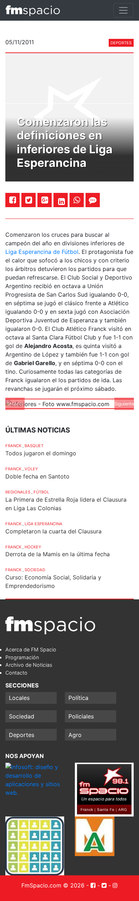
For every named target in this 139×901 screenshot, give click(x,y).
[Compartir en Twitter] (28, 200)
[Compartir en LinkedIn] (61, 201)
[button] (15, 404)
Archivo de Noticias (28, 665)
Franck (13, 445)
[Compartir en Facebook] (12, 200)
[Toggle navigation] (123, 10)
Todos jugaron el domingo (40, 453)
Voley (31, 468)
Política (78, 697)
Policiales (81, 716)
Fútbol (41, 492)
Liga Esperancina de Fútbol (41, 251)
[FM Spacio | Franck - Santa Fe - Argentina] (33, 10)
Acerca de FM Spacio (30, 649)
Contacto (16, 673)
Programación (22, 657)
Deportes (121, 42)
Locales (19, 697)
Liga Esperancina (43, 523)
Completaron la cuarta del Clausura (53, 531)
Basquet (34, 445)
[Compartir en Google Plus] (44, 200)
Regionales (17, 492)
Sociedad (35, 569)
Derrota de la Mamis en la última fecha (57, 554)
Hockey (33, 546)
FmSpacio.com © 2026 (52, 885)
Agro (75, 734)
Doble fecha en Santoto (37, 476)
